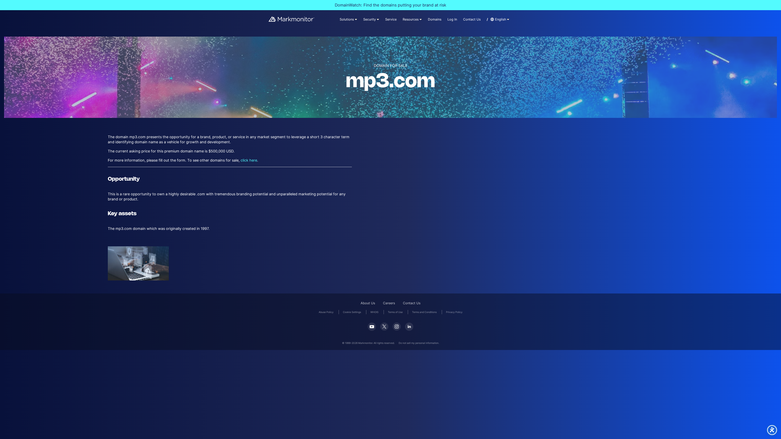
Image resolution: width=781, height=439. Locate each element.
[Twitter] (384, 327)
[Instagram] (397, 327)
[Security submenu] (378, 19)
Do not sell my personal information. (419, 342)
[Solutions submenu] (356, 19)
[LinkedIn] (409, 327)
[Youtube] (372, 327)
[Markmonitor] (291, 19)
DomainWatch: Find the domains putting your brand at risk (390, 5)
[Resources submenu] (420, 19)
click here (249, 160)
